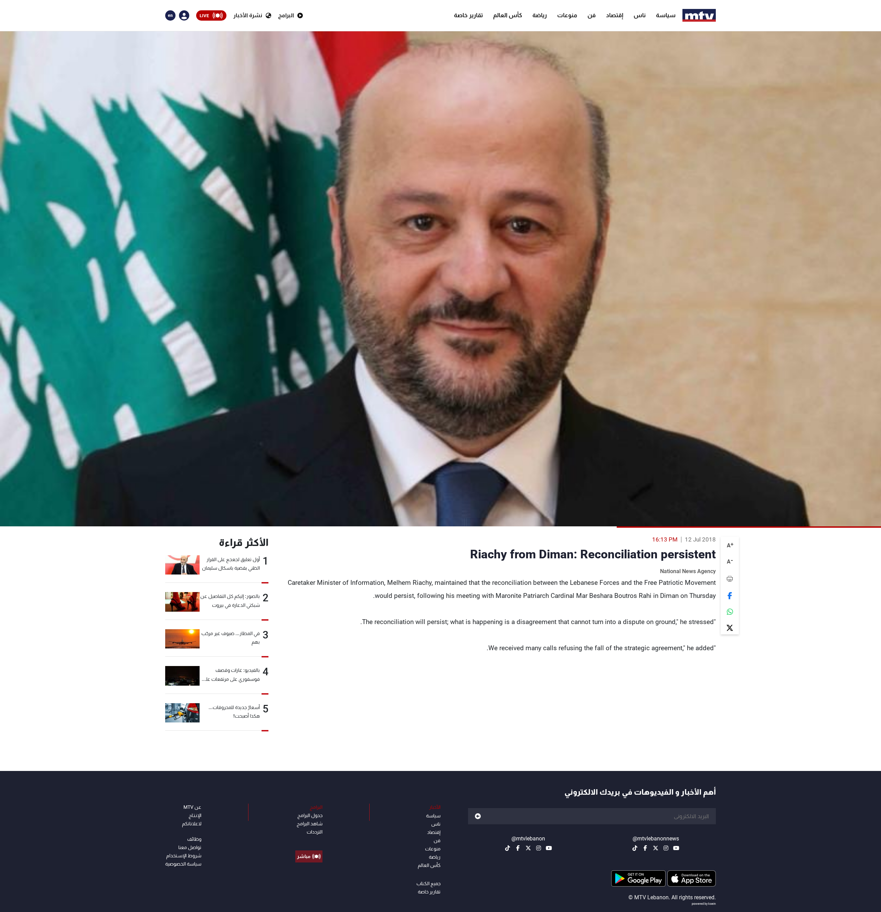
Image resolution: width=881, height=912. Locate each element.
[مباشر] (308, 841)
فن (591, 15)
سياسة (666, 15)
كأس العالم (507, 15)
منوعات (567, 15)
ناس (640, 15)
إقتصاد (614, 15)
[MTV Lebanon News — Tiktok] (635, 848)
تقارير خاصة (468, 15)
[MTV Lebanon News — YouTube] (676, 848)
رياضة (539, 15)
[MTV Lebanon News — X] (655, 848)
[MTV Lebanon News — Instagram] (666, 848)
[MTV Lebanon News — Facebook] (645, 848)
